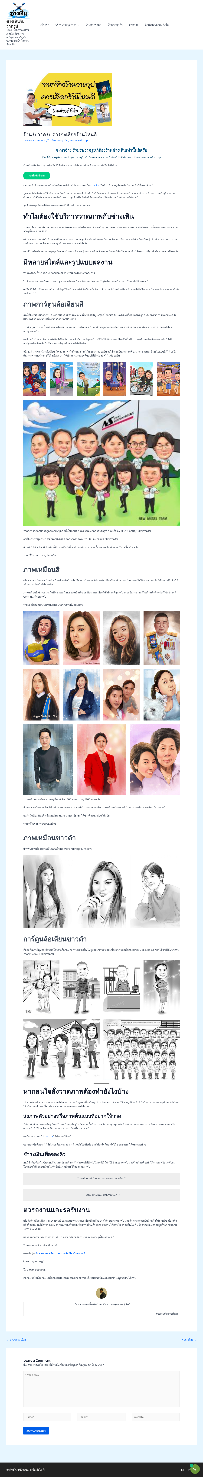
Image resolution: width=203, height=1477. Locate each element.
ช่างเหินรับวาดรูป (15, 23)
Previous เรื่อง (16, 1339)
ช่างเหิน (94, 185)
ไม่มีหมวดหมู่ (55, 140)
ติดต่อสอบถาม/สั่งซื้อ (157, 24)
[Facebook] (182, 1470)
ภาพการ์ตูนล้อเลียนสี (53, 304)
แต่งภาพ (48, 1136)
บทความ (134, 24)
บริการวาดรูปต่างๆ (66, 24)
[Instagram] (189, 1470)
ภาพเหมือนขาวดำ (49, 838)
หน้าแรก (44, 24)
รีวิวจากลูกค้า (115, 24)
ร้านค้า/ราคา (93, 24)
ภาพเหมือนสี (41, 569)
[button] (77, 24)
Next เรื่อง (189, 1339)
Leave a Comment (34, 140)
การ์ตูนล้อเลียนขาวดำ (55, 939)
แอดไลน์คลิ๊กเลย (37, 175)
